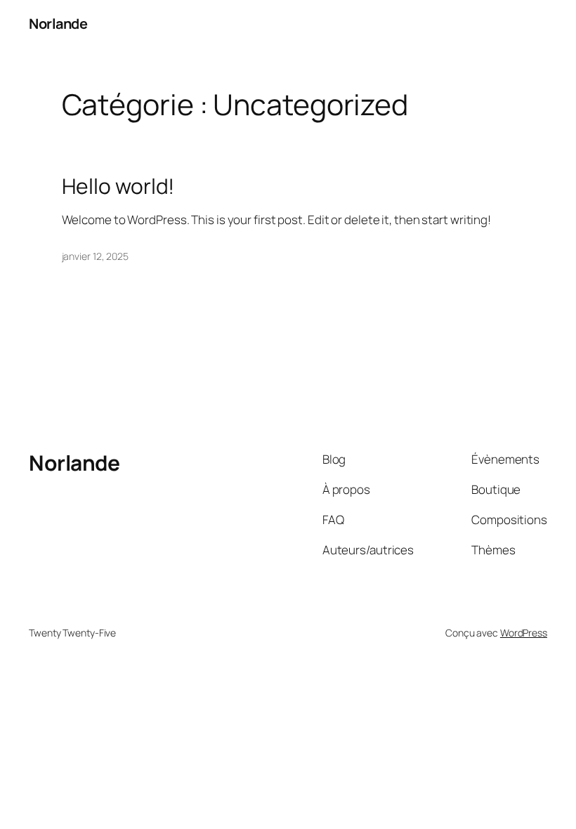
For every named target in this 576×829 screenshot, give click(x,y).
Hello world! (118, 186)
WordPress (523, 632)
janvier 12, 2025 (95, 256)
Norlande (58, 23)
